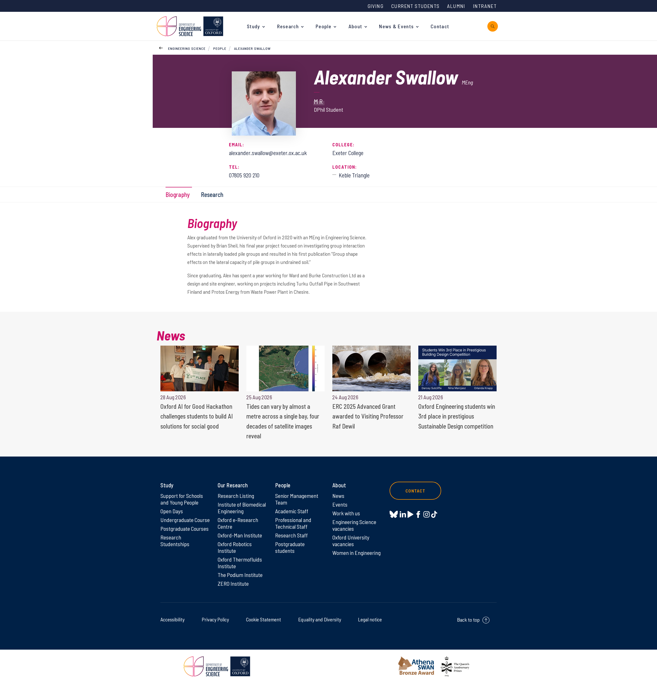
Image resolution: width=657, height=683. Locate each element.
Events (339, 504)
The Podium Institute (240, 574)
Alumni (456, 6)
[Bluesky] (394, 515)
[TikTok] (434, 514)
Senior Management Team (296, 499)
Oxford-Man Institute (240, 535)
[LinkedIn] (402, 514)
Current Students (415, 6)
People (324, 26)
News (338, 495)
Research (288, 26)
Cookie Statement (263, 619)
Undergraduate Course (185, 519)
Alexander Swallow (252, 48)
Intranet (485, 6)
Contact (440, 26)
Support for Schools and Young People (181, 499)
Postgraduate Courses (184, 528)
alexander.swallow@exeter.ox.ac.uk (268, 152)
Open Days (171, 511)
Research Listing (236, 495)
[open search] (492, 26)
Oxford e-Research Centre (238, 523)
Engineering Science (187, 48)
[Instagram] (426, 514)
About (355, 26)
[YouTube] (410, 514)
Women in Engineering (356, 552)
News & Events (396, 26)
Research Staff (291, 535)
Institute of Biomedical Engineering (242, 507)
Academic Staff (291, 511)
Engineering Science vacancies (354, 525)
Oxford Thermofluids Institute (240, 562)
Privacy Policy (215, 619)
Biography (178, 194)
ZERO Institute (233, 583)
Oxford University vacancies (350, 540)
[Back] (161, 47)
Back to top (468, 619)
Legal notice (370, 619)
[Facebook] (418, 514)
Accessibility (172, 619)
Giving (375, 6)
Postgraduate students (290, 547)
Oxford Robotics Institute (235, 547)
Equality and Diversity (319, 619)
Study (253, 26)
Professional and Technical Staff (293, 523)
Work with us (346, 513)
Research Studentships (174, 540)
